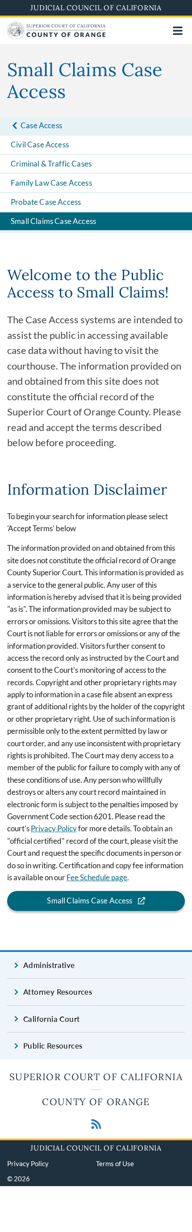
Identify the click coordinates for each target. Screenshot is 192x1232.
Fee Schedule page (97, 877)
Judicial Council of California (96, 7)
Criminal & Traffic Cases (51, 163)
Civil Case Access (40, 144)
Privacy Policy (54, 828)
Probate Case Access (46, 202)
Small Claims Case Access (53, 221)
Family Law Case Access (51, 182)
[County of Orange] (56, 36)
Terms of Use (115, 1163)
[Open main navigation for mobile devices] (177, 30)
